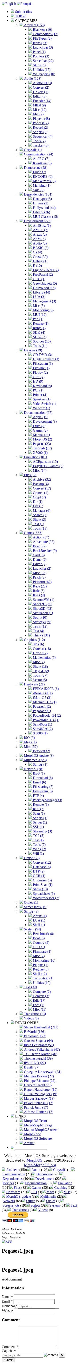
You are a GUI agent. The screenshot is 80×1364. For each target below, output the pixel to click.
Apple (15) (40, 417)
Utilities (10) (41, 983)
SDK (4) (38, 332)
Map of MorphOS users (40, 1130)
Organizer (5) (42, 880)
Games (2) (40, 430)
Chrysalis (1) (32, 150)
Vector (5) (39, 680)
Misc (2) (38, 956)
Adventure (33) (43, 542)
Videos (43, 1210)
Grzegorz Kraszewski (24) (42, 1072)
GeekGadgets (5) (44, 283)
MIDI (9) (39, 105)
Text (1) (38, 524)
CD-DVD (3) (42, 355)
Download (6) (42, 778)
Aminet (28, 1143)
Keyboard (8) (42, 386)
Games (36, 1187)
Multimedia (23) (35, 760)
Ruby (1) (39, 328)
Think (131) (41, 635)
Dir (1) (37, 502)
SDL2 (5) (39, 337)
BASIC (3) (40, 248)
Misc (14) (39, 470)
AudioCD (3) (42, 83)
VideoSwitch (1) (44, 404)
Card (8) (38, 555)
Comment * (10, 1347)
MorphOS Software (37, 1138)
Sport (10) (39, 617)
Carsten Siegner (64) (38, 1040)
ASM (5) (39, 239)
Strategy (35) (41, 622)
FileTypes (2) (42, 38)
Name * (7, 1297)
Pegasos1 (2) (41, 706)
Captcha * (9, 1351)
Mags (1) (30, 742)
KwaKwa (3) (42, 163)
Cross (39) (40, 257)
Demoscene (44, 1174)
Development (44, 1179)
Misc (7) (38, 662)
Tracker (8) (40, 145)
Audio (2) (39, 243)
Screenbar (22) (43, 61)
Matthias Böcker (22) (38, 1076)
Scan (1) (38, 813)
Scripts (35, 1205)
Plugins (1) (40, 965)
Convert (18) (41, 648)
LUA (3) (38, 297)
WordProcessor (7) (45, 898)
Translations (20, 1210)
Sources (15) (41, 341)
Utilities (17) (41, 69)
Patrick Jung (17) (35, 1107)
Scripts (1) (39, 764)
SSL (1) (38, 827)
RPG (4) (38, 595)
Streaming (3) (42, 831)
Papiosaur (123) (34, 1036)
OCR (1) (38, 876)
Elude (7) (39, 172)
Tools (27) (39, 675)
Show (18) (40, 666)
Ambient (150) (34, 25)
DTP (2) (38, 871)
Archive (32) (41, 479)
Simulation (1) (42, 613)
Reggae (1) (40, 323)
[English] (9, 4)
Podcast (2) (40, 123)
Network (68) (33, 769)
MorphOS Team (35, 1121)
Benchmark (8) (43, 934)
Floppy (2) (40, 372)
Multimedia (48, 1196)
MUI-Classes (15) (45, 216)
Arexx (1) (39, 916)
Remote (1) (40, 804)
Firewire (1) (41, 368)
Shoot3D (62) (42, 608)
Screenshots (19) (35, 907)
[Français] (24, 4)
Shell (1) (38, 925)
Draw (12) (40, 653)
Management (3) (44, 301)
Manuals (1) (41, 435)
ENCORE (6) (42, 176)
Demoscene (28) (35, 167)
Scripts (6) (39, 132)
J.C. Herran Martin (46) (40, 1054)
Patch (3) (39, 577)
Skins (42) (39, 65)
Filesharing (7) (42, 787)
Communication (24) (38, 154)
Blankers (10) (42, 29)
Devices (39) (32, 350)
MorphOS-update (18, 1196)
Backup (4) (40, 484)
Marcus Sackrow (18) (38, 1098)
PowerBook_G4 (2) (46, 715)
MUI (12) (39, 314)
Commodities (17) (45, 34)
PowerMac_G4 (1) (45, 720)
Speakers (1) (41, 399)
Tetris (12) (39, 626)
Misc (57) (30, 746)
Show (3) (39, 519)
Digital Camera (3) (45, 359)
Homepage (9, 1306)
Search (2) (39, 515)
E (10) (37, 265)
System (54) (32, 929)
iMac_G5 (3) (41, 697)
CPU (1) (38, 947)
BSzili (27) (31, 1067)
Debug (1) (39, 261)
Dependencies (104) (37, 194)
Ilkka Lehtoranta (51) (38, 1045)
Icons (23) (39, 43)
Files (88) (30, 475)
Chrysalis (59, 1170)
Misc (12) (39, 110)
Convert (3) (40, 996)
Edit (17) (38, 1000)
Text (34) (30, 987)
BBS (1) (38, 773)
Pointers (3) (40, 56)
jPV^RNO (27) (34, 1063)
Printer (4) (39, 395)
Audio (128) (32, 78)
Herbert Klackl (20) (37, 1085)
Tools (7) (39, 141)
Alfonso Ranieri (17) (38, 1112)
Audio (35, 1170)
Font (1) (38, 1005)
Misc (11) (39, 1009)
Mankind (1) (41, 185)
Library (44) (41, 292)
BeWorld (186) (34, 1032)
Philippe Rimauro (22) (39, 1081)
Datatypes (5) (42, 199)
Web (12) (39, 849)
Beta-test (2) (41, 751)
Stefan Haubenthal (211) (40, 1027)
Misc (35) (39, 573)
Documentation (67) (37, 412)
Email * (7, 1301)
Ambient (12, 1170)
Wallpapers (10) (43, 74)
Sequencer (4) (42, 136)
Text (74, 1205)
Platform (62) (42, 582)
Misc (67, 1192)
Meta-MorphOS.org (37, 1125)
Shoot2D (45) (42, 604)
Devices (8, 1183)
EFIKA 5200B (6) (45, 689)
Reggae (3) (40, 969)
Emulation (65, 1183)
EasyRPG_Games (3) (47, 466)
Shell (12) (39, 974)
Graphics (60, 1187)
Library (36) (41, 212)
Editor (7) (39, 564)
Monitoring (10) (43, 960)
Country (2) (40, 942)
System (54, 1205)
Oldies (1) (30, 902)
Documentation (36, 1183)
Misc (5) (38, 306)
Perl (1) (37, 319)
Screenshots (11, 1205)
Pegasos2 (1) (41, 711)
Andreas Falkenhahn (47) (41, 1049)
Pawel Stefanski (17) (38, 1103)
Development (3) (44, 421)
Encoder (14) (41, 101)
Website (7, 1311)
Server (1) (39, 822)
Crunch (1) (40, 493)
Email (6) (39, 782)
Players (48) (41, 118)
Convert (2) (40, 87)
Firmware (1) (41, 951)
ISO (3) (29, 738)
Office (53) (31, 858)
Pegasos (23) (41, 444)
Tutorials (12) (42, 448)
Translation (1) (42, 978)
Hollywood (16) (44, 288)
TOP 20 (20, 16)
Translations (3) (34, 1014)
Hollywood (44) (44, 208)
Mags (50, 1192)
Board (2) (39, 546)
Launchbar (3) (42, 47)
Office (30, 1201)
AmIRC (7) (40, 159)
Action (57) (40, 537)
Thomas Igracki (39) (38, 1058)
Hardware (13, 1192)
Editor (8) (39, 96)
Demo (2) (39, 559)
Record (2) (40, 127)
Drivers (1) (40, 92)
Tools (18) (39, 528)
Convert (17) (41, 488)
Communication (14, 1174)
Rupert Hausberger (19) (40, 1089)
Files (17, 1187)
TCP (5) (38, 836)
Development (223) (37, 221)
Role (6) (38, 591)
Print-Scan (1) (42, 885)
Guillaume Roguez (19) (40, 1094)
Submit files (23, 12)
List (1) (37, 506)
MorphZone (32, 1134)
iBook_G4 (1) (42, 693)
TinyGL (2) (40, 671)
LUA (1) (38, 920)
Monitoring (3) (43, 310)
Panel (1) (39, 52)
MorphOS (34, 1160)
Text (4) (38, 631)
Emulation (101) (35, 457)
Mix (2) (38, 114)
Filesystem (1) (42, 363)
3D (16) (38, 644)
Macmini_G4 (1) (44, 702)
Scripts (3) (30, 911)
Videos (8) (31, 1018)
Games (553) (32, 533)
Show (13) (40, 889)
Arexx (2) (39, 234)
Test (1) (38, 840)
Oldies (50, 1201)
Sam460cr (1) (42, 724)
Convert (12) (41, 862)
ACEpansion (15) (45, 461)
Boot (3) (38, 938)
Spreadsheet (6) (43, 893)
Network (9, 1201)
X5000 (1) (40, 453)
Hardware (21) (34, 684)
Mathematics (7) (44, 657)
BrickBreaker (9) (44, 551)
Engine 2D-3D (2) (45, 270)
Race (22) (39, 586)
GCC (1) (38, 279)
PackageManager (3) (47, 800)
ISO (34, 1192)
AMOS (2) (40, 230)
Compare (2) (41, 991)
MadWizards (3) (44, 181)
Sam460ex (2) (42, 729)
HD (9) (37, 381)
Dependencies (12, 1179)
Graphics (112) (34, 640)
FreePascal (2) (42, 274)
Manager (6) (41, 510)
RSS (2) (38, 809)
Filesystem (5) (42, 791)
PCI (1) (37, 390)
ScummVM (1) (43, 599)
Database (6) (41, 867)
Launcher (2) (41, 568)
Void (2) (38, 190)
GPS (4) (38, 377)
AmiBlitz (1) (41, 225)
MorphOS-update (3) (38, 755)
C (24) (37, 252)
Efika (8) (38, 426)
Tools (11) (39, 346)
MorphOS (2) (42, 439)
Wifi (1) (38, 853)
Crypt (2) (39, 497)
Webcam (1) (41, 408)
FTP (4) (38, 795)
